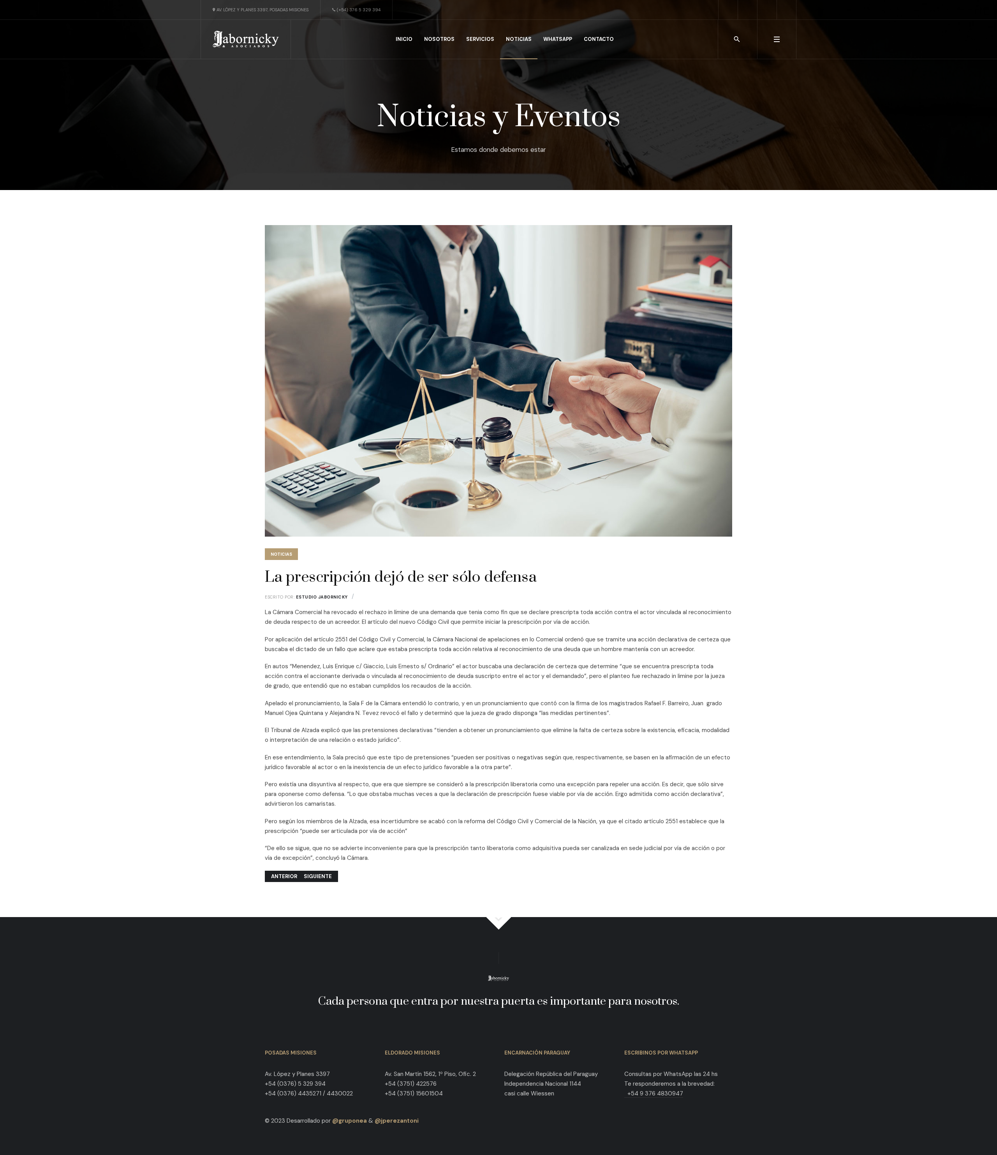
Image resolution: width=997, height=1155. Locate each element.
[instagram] (767, 9)
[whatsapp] (786, 9)
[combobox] (737, 39)
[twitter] (747, 9)
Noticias (281, 554)
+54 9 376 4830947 (653, 1093)
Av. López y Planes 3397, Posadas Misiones (262, 9)
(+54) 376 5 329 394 (358, 9)
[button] (776, 39)
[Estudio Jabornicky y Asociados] (246, 39)
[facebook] (728, 9)
